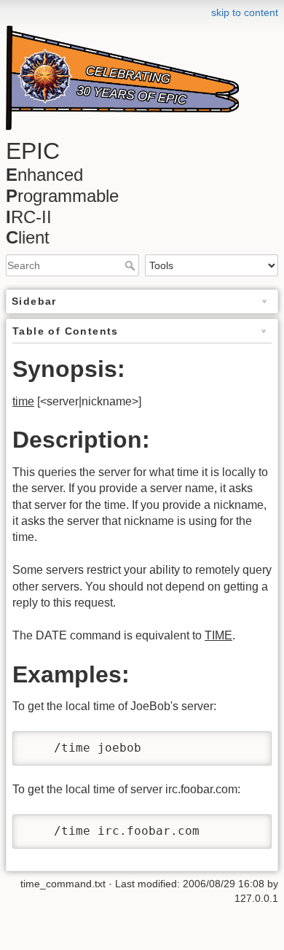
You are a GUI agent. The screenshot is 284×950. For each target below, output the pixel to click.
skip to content (244, 12)
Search (131, 265)
